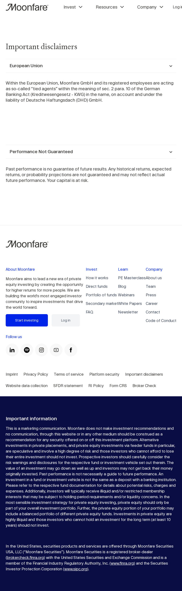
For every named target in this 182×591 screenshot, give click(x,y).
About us (154, 278)
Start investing (26, 320)
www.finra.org (122, 563)
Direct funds (97, 286)
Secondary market (102, 303)
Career (152, 303)
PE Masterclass (132, 278)
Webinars (126, 295)
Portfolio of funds (101, 295)
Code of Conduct (161, 320)
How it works (97, 278)
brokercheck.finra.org (25, 557)
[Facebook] (70, 350)
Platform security (104, 374)
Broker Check (144, 385)
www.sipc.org (75, 569)
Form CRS (118, 385)
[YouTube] (56, 350)
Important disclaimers (144, 374)
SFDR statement (68, 385)
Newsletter (128, 312)
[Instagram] (41, 350)
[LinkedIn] (12, 350)
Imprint (12, 374)
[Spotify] (26, 350)
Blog (122, 286)
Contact (153, 312)
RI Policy (96, 385)
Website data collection (27, 385)
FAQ (89, 312)
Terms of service (69, 374)
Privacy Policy (35, 374)
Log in (65, 320)
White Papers (130, 303)
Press (151, 295)
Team (151, 286)
